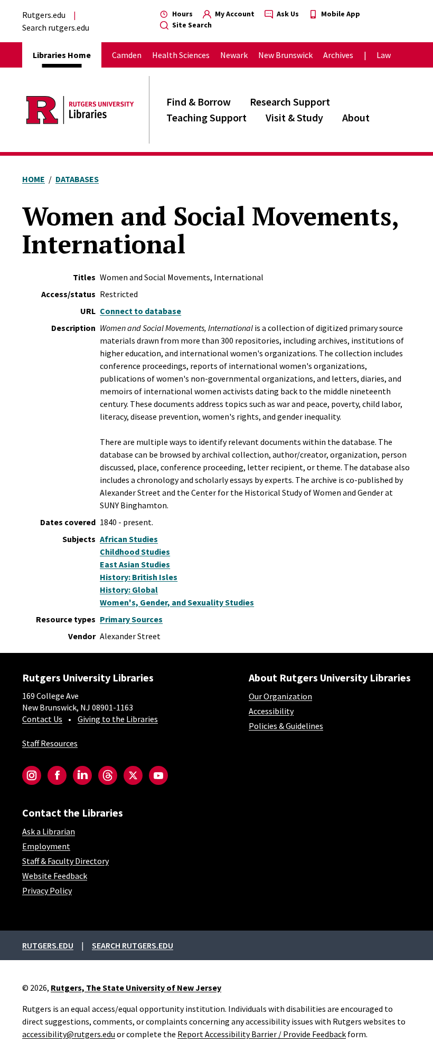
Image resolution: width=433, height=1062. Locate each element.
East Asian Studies (135, 564)
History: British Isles (138, 577)
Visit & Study (294, 117)
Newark (234, 55)
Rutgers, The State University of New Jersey (136, 987)
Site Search (191, 25)
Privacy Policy (47, 890)
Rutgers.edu (43, 15)
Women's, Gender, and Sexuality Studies (177, 602)
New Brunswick (285, 55)
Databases (77, 179)
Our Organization (280, 696)
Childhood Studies (135, 551)
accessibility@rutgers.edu (68, 1034)
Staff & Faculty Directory (65, 861)
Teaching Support (206, 117)
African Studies (129, 539)
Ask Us (287, 13)
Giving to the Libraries (118, 719)
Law (383, 55)
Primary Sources (131, 619)
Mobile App (339, 13)
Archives (338, 55)
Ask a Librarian (48, 831)
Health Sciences (181, 55)
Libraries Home (62, 55)
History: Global (129, 589)
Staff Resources (50, 743)
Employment (46, 846)
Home (33, 179)
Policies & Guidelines (286, 725)
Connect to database (140, 311)
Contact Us (42, 719)
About (356, 117)
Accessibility (271, 711)
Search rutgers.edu (55, 27)
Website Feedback (54, 875)
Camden (127, 55)
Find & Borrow (198, 101)
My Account (234, 13)
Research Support (290, 101)
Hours (182, 13)
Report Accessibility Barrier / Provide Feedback (261, 1034)
